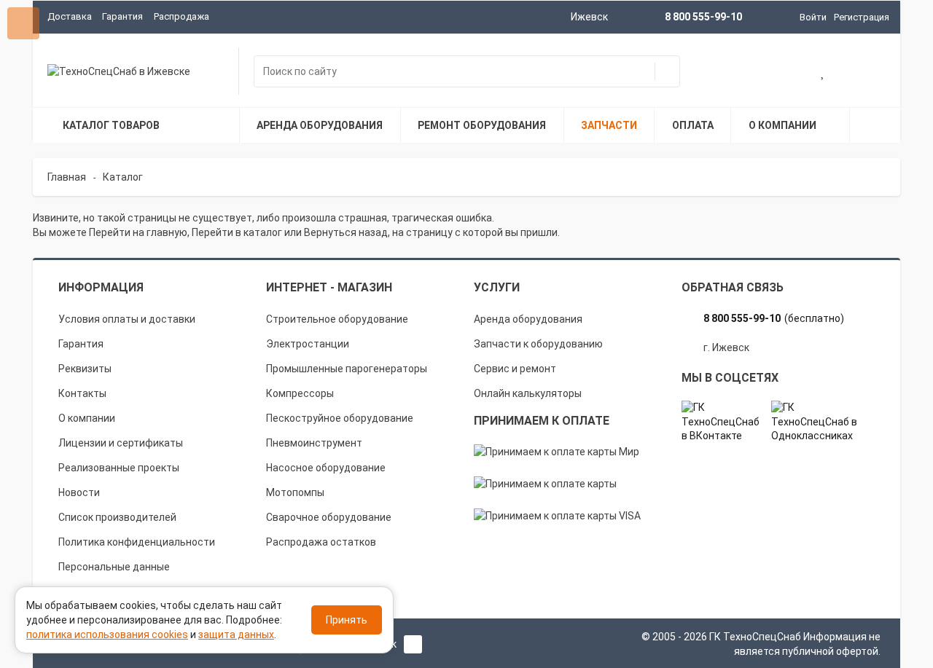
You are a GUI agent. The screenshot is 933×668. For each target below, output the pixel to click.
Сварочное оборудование (328, 517)
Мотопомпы (295, 492)
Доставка (69, 16)
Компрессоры (300, 393)
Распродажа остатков (321, 542)
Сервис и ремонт (515, 368)
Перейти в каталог (237, 232)
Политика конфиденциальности (136, 542)
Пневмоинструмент (314, 443)
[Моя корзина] (777, 73)
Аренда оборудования (528, 319)
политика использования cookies (107, 634)
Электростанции (307, 344)
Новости (79, 492)
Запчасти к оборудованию (538, 344)
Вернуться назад (346, 232)
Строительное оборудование (337, 319)
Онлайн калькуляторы (528, 393)
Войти (813, 17)
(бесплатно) (773, 318)
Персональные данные (114, 567)
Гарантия (122, 16)
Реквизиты (85, 368)
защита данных (236, 634)
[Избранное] (823, 73)
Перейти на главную (138, 232)
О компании (86, 418)
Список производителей (117, 517)
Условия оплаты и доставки (126, 319)
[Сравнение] (870, 73)
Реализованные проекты (118, 468)
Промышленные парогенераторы (346, 368)
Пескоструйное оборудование (339, 418)
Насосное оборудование (326, 468)
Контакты (82, 393)
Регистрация (861, 17)
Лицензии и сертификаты (120, 443)
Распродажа (181, 16)
